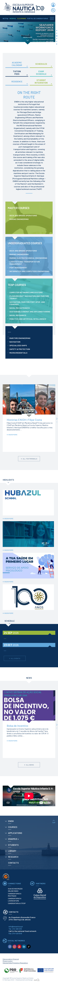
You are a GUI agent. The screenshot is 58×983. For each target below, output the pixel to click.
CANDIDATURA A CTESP (16, 903)
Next (56, 419)
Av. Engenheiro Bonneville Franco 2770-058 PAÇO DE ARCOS (22, 918)
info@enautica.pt (16, 926)
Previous (56, 422)
